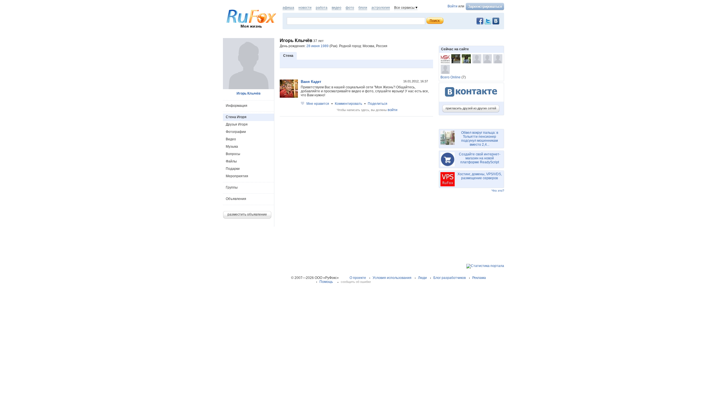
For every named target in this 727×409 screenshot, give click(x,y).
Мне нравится (317, 104)
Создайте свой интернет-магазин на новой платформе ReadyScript (479, 158)
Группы (232, 187)
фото (350, 8)
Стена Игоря (236, 117)
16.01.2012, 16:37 (416, 81)
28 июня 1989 (317, 46)
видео (336, 8)
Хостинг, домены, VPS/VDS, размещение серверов (479, 176)
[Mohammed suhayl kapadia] (445, 58)
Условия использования (392, 278)
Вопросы (233, 154)
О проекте (358, 278)
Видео (231, 139)
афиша (288, 8)
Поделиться (377, 104)
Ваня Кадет (311, 82)
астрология (380, 8)
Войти (452, 6)
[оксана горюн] (455, 58)
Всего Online (450, 77)
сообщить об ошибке (356, 281)
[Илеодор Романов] (476, 58)
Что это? (498, 190)
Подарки (233, 169)
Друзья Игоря (237, 124)
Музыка (232, 147)
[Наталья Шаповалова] (466, 58)
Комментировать (348, 104)
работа (321, 8)
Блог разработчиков (449, 278)
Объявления (236, 199)
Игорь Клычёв (248, 93)
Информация (236, 106)
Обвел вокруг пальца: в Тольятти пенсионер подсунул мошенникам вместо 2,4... (479, 139)
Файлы (231, 161)
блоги (362, 8)
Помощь (326, 282)
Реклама (479, 278)
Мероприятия (237, 176)
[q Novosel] (497, 58)
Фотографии (236, 132)
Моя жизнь (251, 26)
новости (305, 8)
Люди (422, 278)
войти (392, 110)
